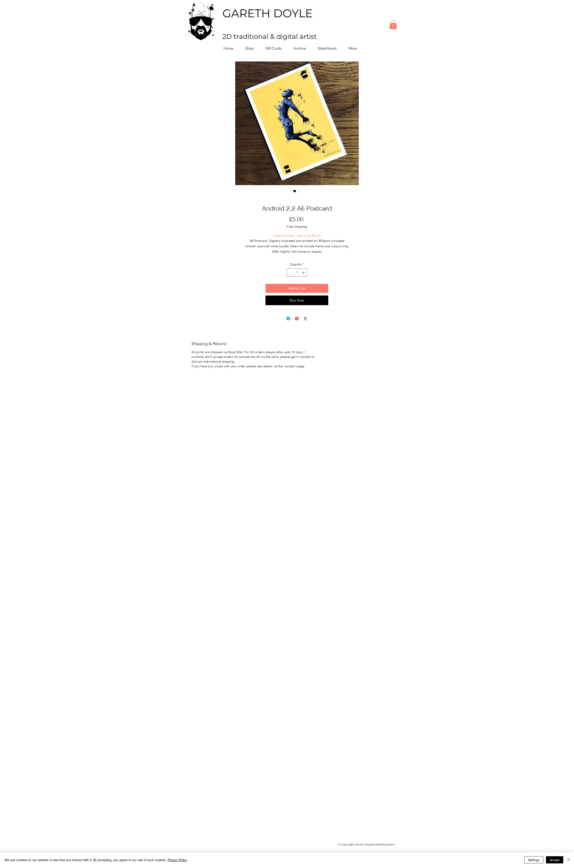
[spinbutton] (297, 272)
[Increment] (304, 272)
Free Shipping (297, 227)
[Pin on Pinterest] (297, 318)
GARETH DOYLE (267, 13)
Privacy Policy (177, 860)
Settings (533, 860)
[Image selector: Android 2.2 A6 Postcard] (294, 191)
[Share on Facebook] (288, 318)
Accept (554, 860)
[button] (393, 24)
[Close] (568, 859)
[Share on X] (305, 318)
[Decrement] (290, 272)
